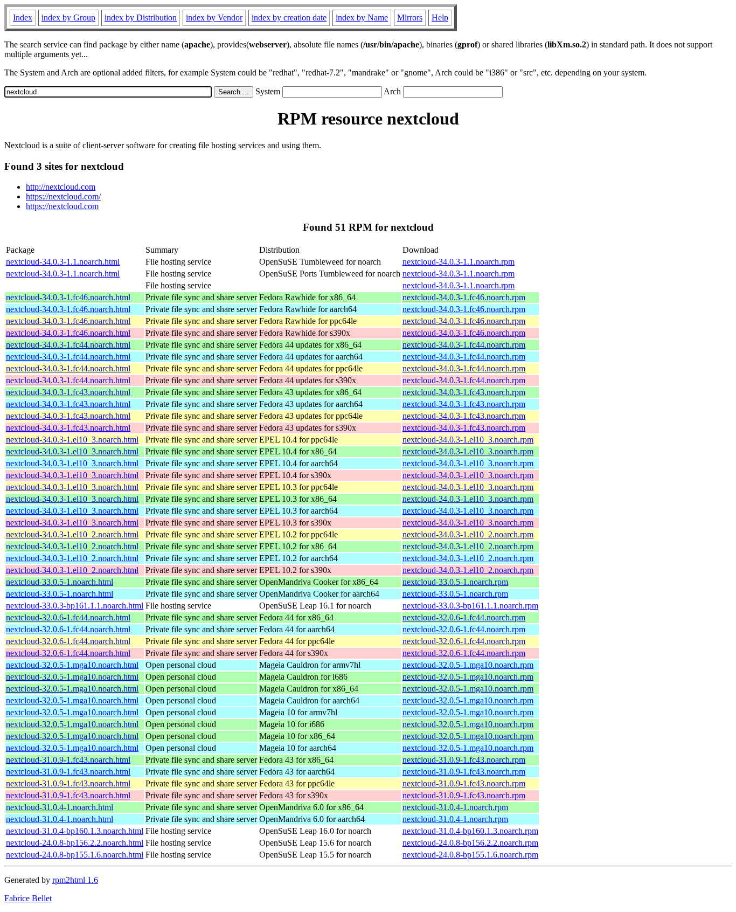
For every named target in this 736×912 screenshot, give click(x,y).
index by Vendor (214, 17)
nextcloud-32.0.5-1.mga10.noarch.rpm (467, 664)
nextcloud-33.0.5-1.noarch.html (59, 581)
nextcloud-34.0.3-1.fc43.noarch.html (68, 392)
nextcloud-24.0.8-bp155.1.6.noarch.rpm (470, 854)
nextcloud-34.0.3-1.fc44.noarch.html (68, 344)
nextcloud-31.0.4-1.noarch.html (59, 807)
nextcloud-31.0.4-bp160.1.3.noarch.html (74, 830)
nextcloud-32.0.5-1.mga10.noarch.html (72, 664)
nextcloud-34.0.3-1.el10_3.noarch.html (72, 439)
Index (22, 17)
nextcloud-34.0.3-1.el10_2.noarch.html (72, 534)
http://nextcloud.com (60, 186)
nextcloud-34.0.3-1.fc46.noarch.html (68, 297)
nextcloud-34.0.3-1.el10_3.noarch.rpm (467, 439)
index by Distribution (141, 17)
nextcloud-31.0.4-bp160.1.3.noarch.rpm (470, 830)
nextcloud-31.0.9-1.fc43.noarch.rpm (463, 759)
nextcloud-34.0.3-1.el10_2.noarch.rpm (467, 534)
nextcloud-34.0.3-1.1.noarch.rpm (458, 261)
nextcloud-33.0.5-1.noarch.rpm (455, 581)
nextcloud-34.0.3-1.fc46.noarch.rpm (463, 297)
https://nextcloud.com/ (63, 196)
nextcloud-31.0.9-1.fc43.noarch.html (68, 759)
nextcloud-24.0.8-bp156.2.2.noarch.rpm (470, 842)
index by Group (68, 17)
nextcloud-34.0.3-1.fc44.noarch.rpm (463, 344)
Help (440, 17)
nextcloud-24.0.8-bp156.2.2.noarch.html (74, 842)
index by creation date (289, 17)
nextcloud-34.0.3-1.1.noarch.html (63, 261)
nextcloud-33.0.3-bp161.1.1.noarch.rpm (470, 605)
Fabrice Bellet (28, 898)
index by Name (362, 17)
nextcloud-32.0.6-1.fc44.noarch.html (68, 617)
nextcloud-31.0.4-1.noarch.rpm (455, 807)
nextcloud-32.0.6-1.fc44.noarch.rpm (463, 617)
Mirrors (409, 17)
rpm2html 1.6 (75, 880)
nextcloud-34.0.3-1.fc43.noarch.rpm (463, 392)
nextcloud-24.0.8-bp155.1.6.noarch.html (74, 854)
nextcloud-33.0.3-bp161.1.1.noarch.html (74, 605)
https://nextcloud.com (62, 206)
